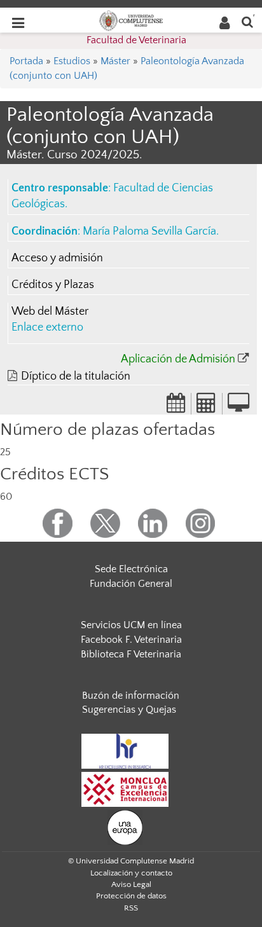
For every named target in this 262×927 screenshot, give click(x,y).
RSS (131, 907)
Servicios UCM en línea (131, 625)
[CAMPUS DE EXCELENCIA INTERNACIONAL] (125, 788)
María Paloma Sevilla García (149, 231)
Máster (115, 61)
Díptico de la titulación (75, 376)
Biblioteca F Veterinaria (131, 654)
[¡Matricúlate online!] (238, 407)
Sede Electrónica (131, 569)
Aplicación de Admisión (178, 359)
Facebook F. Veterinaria (131, 639)
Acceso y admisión (57, 258)
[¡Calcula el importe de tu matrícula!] (207, 407)
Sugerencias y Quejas (129, 709)
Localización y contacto (131, 873)
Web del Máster (49, 311)
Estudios (71, 61)
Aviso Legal (131, 884)
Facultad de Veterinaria (136, 40)
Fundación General (131, 583)
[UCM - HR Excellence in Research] (125, 750)
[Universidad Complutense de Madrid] (131, 19)
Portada (26, 61)
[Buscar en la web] (247, 21)
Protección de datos (131, 895)
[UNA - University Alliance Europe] (124, 826)
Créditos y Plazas (52, 284)
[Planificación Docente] (176, 407)
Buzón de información (130, 695)
